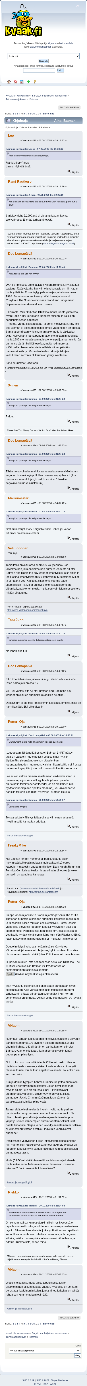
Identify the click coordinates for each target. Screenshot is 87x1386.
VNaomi (14, 1025)
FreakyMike (17, 845)
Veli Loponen (18, 548)
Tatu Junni (16, 620)
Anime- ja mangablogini (19, 1182)
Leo (11, 135)
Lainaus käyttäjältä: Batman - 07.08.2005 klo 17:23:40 (35, 267)
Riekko (13, 1192)
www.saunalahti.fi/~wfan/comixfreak (40, 888)
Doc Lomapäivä (20, 253)
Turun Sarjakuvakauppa (20, 835)
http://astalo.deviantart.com (43, 891)
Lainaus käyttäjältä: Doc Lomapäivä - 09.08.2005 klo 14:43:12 (40, 735)
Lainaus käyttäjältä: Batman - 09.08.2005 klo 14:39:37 (35, 800)
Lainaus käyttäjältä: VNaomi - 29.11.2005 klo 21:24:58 (35, 1205)
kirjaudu (52, 43)
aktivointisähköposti (40, 46)
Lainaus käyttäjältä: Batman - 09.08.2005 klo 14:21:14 (35, 633)
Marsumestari (18, 498)
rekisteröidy (66, 43)
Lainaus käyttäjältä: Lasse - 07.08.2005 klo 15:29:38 (34, 149)
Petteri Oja (16, 722)
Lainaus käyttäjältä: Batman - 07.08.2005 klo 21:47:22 (35, 399)
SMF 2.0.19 (28, 1380)
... (36, 113)
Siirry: (78, 1345)
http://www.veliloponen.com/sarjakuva (27, 610)
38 (39, 113)
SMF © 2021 (42, 1380)
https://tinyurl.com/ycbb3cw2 (58, 243)
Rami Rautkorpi (20, 181)
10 (33, 113)
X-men (13, 385)
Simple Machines (59, 1380)
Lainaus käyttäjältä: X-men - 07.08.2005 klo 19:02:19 (35, 195)
